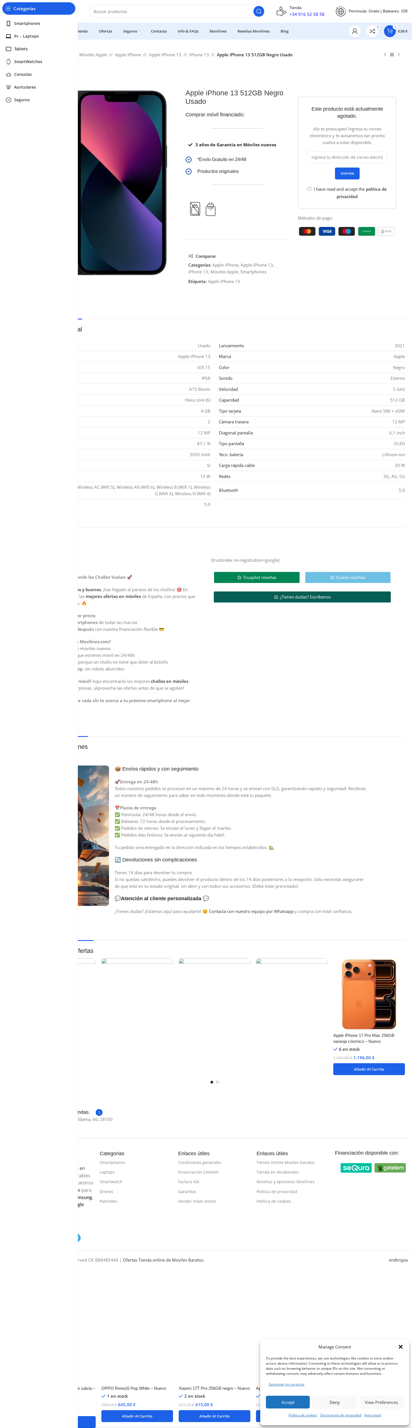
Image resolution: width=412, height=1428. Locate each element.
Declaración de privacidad (340, 1415)
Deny (335, 1402)
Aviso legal (372, 1415)
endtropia (398, 1260)
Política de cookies (303, 1415)
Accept (287, 1402)
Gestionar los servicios (286, 1384)
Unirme (347, 173)
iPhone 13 (199, 54)
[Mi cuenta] (355, 31)
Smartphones (253, 272)
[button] (401, 1347)
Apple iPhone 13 (165, 54)
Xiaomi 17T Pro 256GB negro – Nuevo (214, 1388)
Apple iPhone (128, 54)
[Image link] (356, 1167)
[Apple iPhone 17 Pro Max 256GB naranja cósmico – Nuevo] (369, 994)
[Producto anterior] (385, 55)
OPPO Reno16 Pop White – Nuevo (133, 1388)
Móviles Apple (93, 54)
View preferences (381, 1402)
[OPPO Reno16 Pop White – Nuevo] (137, 1170)
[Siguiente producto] (398, 55)
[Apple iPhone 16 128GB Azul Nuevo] (292, 1170)
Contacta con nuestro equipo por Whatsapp (251, 911)
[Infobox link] (237, 159)
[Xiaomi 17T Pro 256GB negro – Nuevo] (214, 1170)
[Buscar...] (258, 11)
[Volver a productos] (391, 55)
